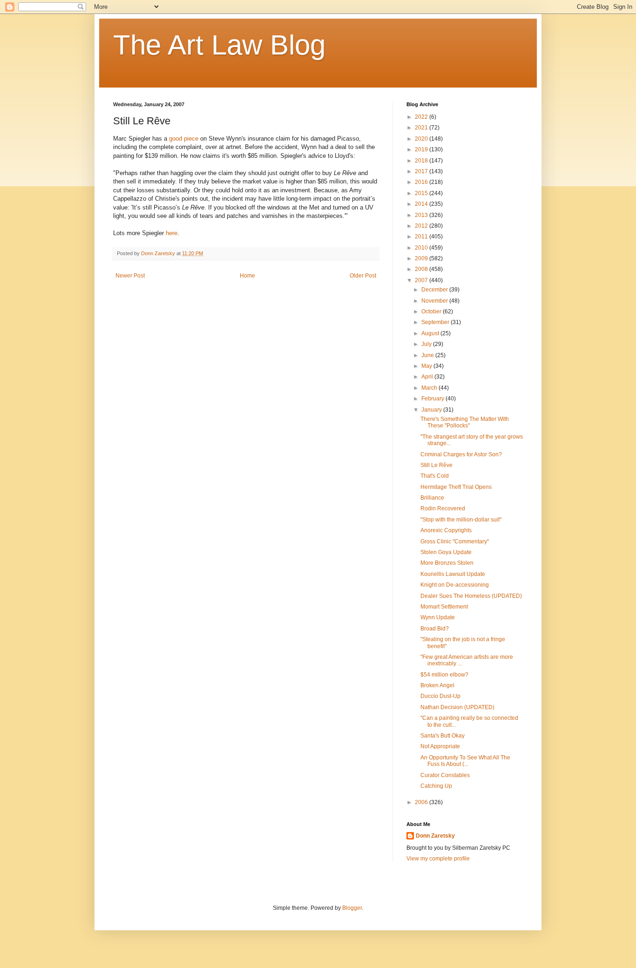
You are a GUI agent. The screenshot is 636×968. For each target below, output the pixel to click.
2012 (422, 226)
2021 (422, 127)
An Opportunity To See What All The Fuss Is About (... (465, 760)
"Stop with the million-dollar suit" (460, 519)
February (433, 398)
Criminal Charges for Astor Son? (461, 454)
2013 (422, 215)
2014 (422, 204)
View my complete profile (438, 858)
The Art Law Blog (219, 45)
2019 (422, 149)
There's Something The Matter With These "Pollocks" (464, 422)
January (432, 409)
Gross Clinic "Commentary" (454, 541)
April (427, 376)
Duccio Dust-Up (440, 696)
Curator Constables (445, 775)
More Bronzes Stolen (447, 563)
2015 (422, 193)
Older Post (363, 275)
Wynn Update (437, 617)
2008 (422, 269)
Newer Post (130, 275)
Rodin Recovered (442, 508)
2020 (422, 138)
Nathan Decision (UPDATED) (457, 707)
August (430, 333)
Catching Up (436, 786)
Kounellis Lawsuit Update (452, 574)
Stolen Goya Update (446, 552)
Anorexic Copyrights (446, 530)
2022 (422, 117)
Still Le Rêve (436, 465)
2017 (422, 171)
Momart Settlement (444, 606)
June (428, 355)
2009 (422, 258)
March (430, 388)
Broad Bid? (434, 628)
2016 (422, 182)
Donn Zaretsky (435, 836)
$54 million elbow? (444, 674)
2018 (422, 160)
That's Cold (434, 476)
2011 (422, 236)
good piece (183, 138)
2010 (422, 247)
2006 (422, 802)
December (435, 289)
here (171, 233)
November (435, 301)
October (432, 311)
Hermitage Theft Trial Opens (456, 487)
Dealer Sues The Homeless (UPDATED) (471, 596)
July (427, 344)
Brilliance (432, 497)
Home (247, 275)
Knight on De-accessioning (454, 585)
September (436, 322)
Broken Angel (437, 685)
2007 (422, 280)
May (427, 366)
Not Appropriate (440, 746)
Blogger (352, 908)
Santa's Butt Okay (442, 735)
